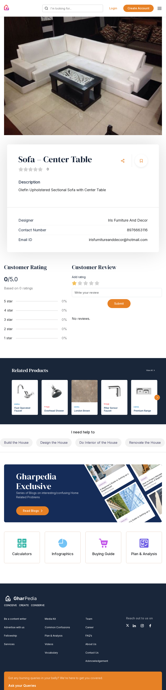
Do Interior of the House (98, 442)
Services (9, 644)
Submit (119, 303)
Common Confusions (57, 627)
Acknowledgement (96, 660)
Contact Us (92, 652)
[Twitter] (127, 625)
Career (89, 627)
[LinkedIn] (134, 625)
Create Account (138, 8)
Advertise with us (14, 627)
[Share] (122, 160)
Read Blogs (31, 510)
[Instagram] (142, 625)
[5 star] (97, 283)
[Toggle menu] (159, 8)
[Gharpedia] (21, 598)
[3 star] (85, 283)
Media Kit (50, 618)
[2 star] (80, 283)
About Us (90, 644)
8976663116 (137, 230)
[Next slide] (155, 76)
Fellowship (10, 635)
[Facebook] (150, 625)
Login (113, 8)
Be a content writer (15, 618)
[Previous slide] (11, 76)
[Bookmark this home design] (141, 160)
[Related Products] (83, 391)
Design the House (54, 442)
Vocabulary (51, 652)
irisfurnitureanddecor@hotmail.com (118, 240)
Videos (49, 644)
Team (88, 618)
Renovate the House (145, 442)
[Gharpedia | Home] (6, 7)
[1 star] (74, 283)
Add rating (79, 277)
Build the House (16, 442)
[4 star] (91, 283)
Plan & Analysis (54, 635)
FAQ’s (88, 635)
